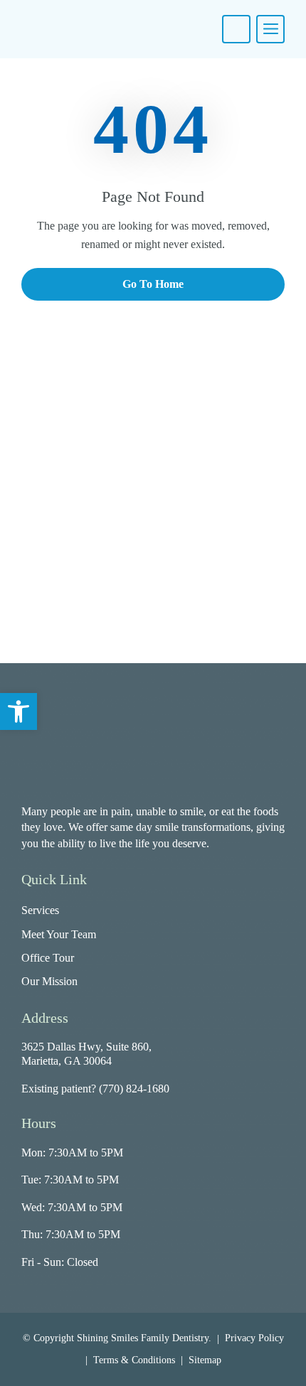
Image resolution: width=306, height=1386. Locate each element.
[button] (18, 711)
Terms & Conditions (134, 1360)
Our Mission (49, 981)
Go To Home (153, 284)
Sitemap (205, 1360)
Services (40, 910)
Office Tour (47, 958)
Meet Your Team (58, 934)
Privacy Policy (254, 1338)
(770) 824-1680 (134, 1089)
